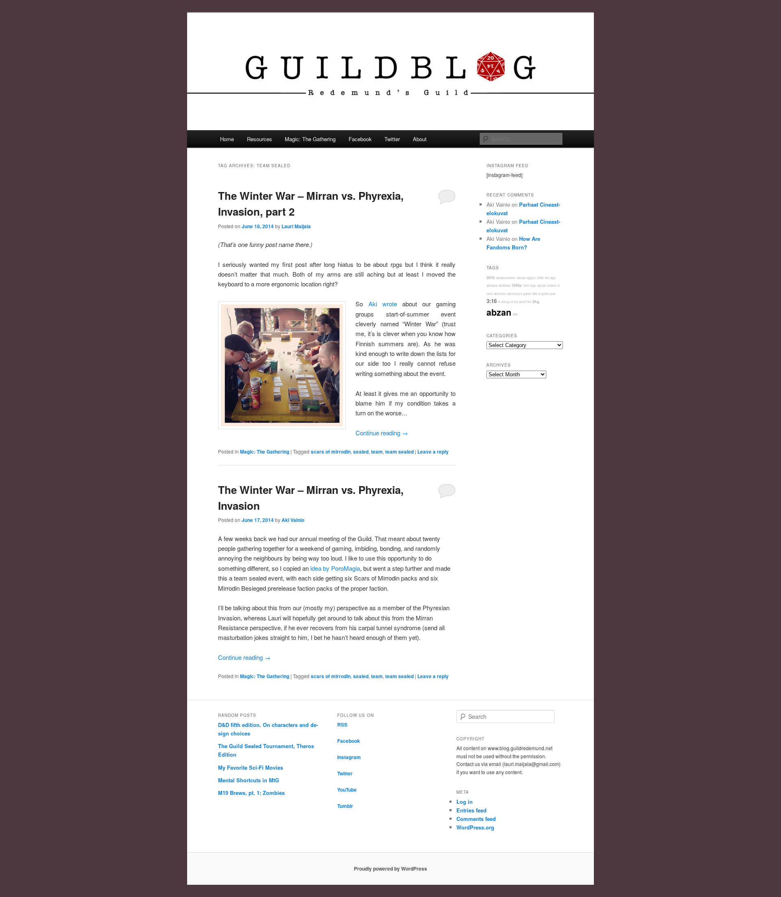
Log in (464, 801)
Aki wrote (383, 303)
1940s (516, 285)
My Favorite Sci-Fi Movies (250, 767)
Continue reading (382, 432)
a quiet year (547, 293)
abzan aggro (526, 277)
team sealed (399, 451)
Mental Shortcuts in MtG (248, 780)
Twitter (392, 139)
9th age (550, 277)
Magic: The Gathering (310, 139)
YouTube (347, 789)
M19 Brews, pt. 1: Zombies (251, 793)
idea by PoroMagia (335, 568)
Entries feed (471, 810)
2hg (535, 301)
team (377, 451)
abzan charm (546, 285)
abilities (504, 285)
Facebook (360, 139)
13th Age (529, 285)
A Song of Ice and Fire (514, 301)
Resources (259, 139)
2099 (540, 277)
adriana (491, 285)
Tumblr (345, 806)
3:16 (491, 301)
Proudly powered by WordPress (390, 868)
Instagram (349, 757)
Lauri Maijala (296, 226)
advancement (506, 277)
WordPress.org (475, 827)
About (420, 139)
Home (227, 139)
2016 (490, 277)
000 (534, 293)
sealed (361, 451)
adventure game (519, 293)
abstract (500, 293)
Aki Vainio (292, 520)
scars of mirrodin (331, 451)
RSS (342, 724)
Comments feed (476, 819)
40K (515, 314)
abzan (498, 312)
